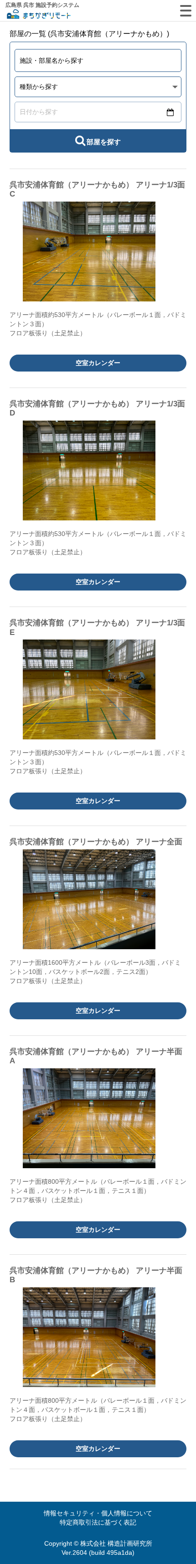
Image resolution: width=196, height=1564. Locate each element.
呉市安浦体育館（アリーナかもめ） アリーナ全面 (96, 841)
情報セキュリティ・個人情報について (98, 1513)
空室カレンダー (98, 362)
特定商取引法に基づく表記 (98, 1522)
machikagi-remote (39, 15)
